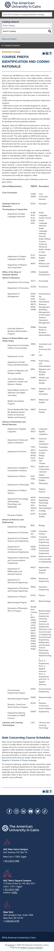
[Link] (44, 811)
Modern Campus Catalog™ (32, 948)
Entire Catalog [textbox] (9, 25)
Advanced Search (9, 39)
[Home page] (22, 5)
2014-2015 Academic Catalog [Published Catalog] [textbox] (23, 14)
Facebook (9, 811)
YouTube (30, 811)
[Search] (49, 31)
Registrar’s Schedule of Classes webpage (19, 760)
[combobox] (27, 14)
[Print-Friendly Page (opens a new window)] (47, 53)
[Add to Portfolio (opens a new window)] (43, 53)
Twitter (37, 811)
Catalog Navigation (12, 45)
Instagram (16, 811)
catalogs (10, 945)
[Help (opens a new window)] (50, 53)
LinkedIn (23, 811)
